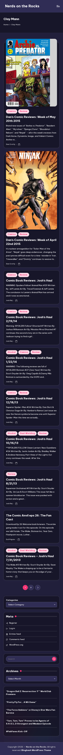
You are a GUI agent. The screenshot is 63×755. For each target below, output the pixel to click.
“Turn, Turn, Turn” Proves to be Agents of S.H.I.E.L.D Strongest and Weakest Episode (28, 722)
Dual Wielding (27, 433)
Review (23, 111)
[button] (37, 587)
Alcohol (12, 352)
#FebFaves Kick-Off (16, 731)
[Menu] (58, 6)
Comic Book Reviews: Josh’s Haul (29, 280)
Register (13, 623)
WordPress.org (16, 644)
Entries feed (15, 634)
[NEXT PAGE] (37, 587)
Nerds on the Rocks (22, 6)
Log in (12, 628)
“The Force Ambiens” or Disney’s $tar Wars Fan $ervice (30, 711)
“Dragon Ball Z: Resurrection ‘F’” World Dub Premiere (28, 693)
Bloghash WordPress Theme (36, 750)
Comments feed (16, 639)
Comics (12, 111)
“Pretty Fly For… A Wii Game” (21, 702)
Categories (12, 600)
